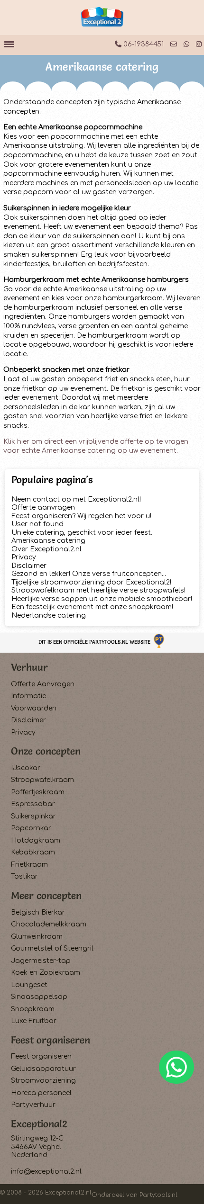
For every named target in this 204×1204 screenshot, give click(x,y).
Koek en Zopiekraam (45, 972)
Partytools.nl (158, 1195)
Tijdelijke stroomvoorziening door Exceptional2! (91, 582)
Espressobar (33, 804)
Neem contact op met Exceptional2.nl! (76, 499)
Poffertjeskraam (38, 792)
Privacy (23, 557)
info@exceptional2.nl (46, 1171)
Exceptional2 (39, 1124)
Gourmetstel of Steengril (52, 948)
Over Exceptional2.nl (46, 549)
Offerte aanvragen (43, 507)
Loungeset (29, 984)
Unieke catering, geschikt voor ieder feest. (81, 532)
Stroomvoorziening (43, 1080)
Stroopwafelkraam (42, 779)
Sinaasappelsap (39, 996)
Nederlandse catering (48, 615)
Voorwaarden (33, 708)
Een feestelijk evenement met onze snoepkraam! (92, 607)
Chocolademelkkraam (48, 924)
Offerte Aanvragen (42, 684)
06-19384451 (142, 44)
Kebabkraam (33, 852)
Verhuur (29, 667)
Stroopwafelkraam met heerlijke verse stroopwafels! (98, 590)
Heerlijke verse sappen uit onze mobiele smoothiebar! (101, 598)
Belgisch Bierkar (38, 912)
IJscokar (25, 768)
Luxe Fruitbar (33, 1020)
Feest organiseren (50, 1040)
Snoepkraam (33, 1009)
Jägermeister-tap (41, 960)
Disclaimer (28, 565)
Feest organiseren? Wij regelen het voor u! (81, 516)
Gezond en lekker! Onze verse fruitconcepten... (88, 573)
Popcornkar (31, 828)
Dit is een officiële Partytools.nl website (95, 641)
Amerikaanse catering (48, 540)
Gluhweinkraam (37, 936)
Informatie (28, 696)
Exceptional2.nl (68, 1192)
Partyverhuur (33, 1104)
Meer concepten (46, 895)
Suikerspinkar (33, 816)
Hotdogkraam (35, 840)
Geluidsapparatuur (43, 1068)
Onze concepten (46, 751)
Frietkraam (29, 864)
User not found (37, 524)
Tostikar (24, 876)
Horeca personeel (41, 1092)
